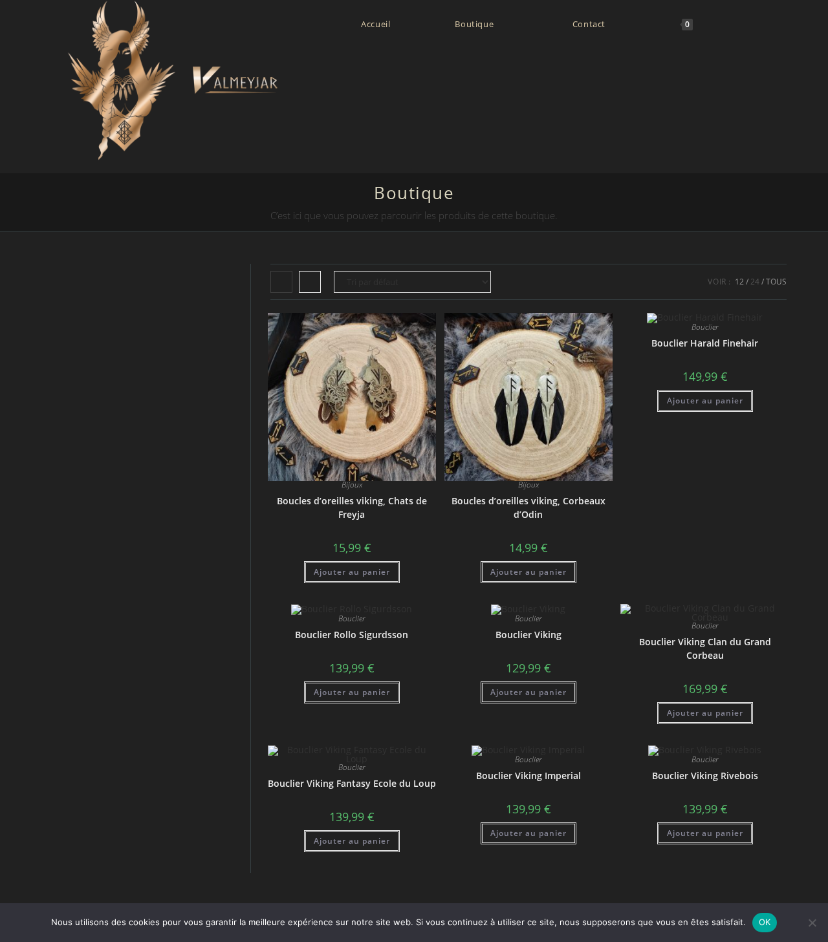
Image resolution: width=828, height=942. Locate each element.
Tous (776, 281)
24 (754, 281)
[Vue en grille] (281, 282)
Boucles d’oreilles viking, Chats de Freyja (352, 507)
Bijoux (352, 484)
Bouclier (705, 326)
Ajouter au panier (352, 571)
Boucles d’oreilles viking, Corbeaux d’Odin (528, 507)
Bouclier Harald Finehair (704, 343)
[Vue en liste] (310, 282)
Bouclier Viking (528, 634)
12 (739, 281)
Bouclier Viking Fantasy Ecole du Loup (352, 783)
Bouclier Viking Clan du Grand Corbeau (705, 648)
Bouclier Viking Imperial (528, 775)
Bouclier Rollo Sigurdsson (351, 634)
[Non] (811, 922)
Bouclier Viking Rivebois (705, 775)
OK (765, 922)
